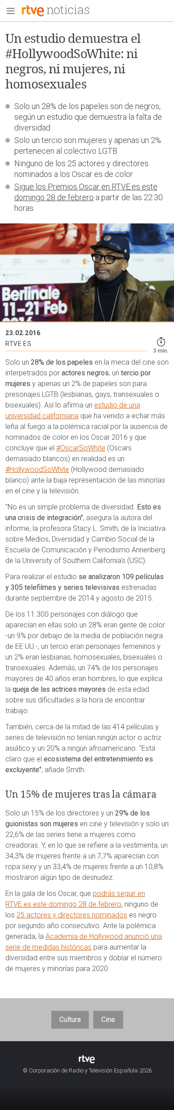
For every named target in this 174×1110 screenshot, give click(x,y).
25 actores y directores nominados (72, 915)
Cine (108, 1019)
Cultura (70, 1019)
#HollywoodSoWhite (37, 469)
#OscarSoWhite (80, 448)
